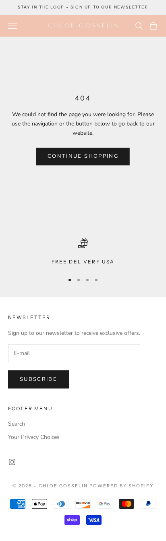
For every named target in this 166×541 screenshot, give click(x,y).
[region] (83, 252)
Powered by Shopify (121, 486)
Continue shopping (83, 156)
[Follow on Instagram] (12, 462)
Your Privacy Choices (34, 437)
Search (16, 424)
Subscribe (38, 379)
